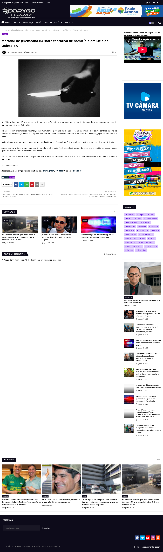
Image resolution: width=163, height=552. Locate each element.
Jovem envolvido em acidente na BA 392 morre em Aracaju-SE (148, 386)
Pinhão (152, 238)
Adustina (130, 215)
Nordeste (130, 230)
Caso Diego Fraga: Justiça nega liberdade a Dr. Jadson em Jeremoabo (142, 301)
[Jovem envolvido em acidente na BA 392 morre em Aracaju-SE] (129, 388)
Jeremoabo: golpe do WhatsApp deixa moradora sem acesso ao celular (97, 236)
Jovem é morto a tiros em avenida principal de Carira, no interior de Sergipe (56, 237)
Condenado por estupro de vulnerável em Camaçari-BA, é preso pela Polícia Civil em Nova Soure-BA (19, 237)
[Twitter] (21, 184)
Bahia (129, 218)
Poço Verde (131, 242)
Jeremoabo (131, 226)
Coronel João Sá (151, 218)
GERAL (16, 22)
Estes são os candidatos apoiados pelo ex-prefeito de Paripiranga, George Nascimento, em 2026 (147, 328)
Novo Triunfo (143, 230)
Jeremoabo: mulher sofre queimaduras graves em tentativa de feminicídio (146, 398)
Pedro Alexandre (147, 234)
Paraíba (156, 230)
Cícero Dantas (132, 222)
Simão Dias (142, 250)
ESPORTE (69, 22)
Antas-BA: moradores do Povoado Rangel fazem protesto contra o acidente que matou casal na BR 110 (148, 413)
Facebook (77, 170)
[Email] (37, 184)
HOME (7, 22)
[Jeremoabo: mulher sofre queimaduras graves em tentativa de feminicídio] (129, 399)
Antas (152, 215)
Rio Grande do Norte (134, 246)
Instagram (48, 170)
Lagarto (143, 226)
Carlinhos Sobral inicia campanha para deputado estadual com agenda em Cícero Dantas (148, 429)
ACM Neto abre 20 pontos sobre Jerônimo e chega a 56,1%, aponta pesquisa (61, 500)
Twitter (59, 170)
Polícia (17, 30)
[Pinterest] (32, 184)
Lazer (48, 3)
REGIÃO (39, 22)
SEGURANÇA (28, 22)
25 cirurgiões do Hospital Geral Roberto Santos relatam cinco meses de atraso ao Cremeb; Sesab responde (100, 502)
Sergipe (130, 250)
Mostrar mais (110, 212)
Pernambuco (131, 238)
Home (27, 3)
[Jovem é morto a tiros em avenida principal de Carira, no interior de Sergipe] (129, 314)
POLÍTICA (58, 22)
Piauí (143, 238)
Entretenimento (38, 3)
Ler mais (157, 460)
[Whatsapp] (26, 184)
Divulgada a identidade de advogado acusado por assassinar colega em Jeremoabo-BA (146, 357)
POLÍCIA (48, 22)
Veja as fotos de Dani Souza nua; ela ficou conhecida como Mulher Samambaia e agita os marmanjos (148, 372)
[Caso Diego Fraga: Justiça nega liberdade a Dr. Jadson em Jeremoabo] (142, 278)
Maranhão (154, 226)
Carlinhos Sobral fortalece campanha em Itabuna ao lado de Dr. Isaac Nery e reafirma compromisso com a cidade (21, 502)
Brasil (139, 218)
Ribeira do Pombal (146, 242)
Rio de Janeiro (152, 246)
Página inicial (7, 30)
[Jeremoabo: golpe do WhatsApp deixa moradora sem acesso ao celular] (129, 343)
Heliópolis (146, 222)
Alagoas (141, 215)
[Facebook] (16, 184)
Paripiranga (131, 234)
